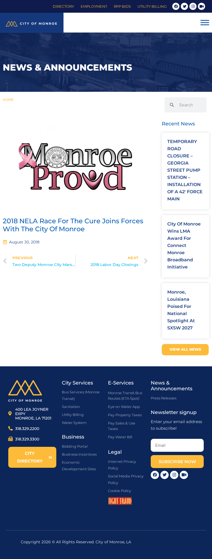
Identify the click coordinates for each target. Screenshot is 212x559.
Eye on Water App (124, 406)
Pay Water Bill (120, 437)
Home (8, 100)
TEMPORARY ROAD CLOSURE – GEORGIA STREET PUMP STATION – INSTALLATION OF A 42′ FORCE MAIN (185, 170)
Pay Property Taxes (125, 415)
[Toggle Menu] (204, 22)
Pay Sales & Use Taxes (121, 426)
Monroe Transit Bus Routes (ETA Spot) (125, 396)
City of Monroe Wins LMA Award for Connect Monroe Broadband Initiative (184, 245)
